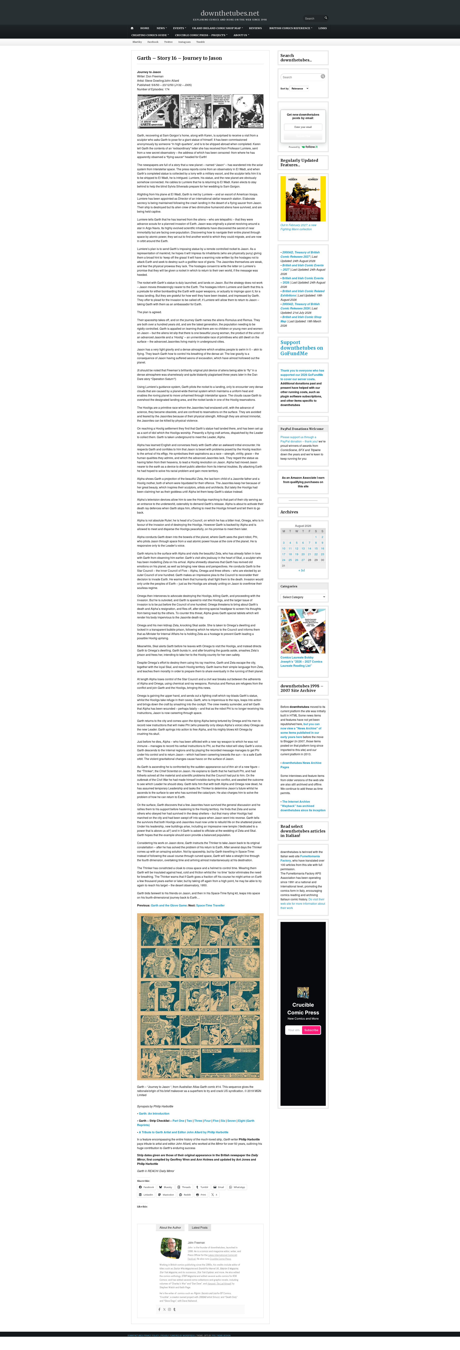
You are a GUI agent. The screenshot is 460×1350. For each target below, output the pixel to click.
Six (223, 1121)
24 (283, 560)
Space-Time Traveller (210, 905)
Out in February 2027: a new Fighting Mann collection (298, 227)
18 (290, 554)
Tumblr (200, 41)
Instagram (184, 41)
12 (296, 548)
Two (189, 1121)
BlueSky (137, 41)
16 (322, 548)
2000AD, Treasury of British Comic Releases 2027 (300, 254)
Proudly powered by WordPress (177, 1335)
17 (283, 554)
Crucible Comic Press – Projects (200, 35)
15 (316, 548)
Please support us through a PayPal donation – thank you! (299, 439)
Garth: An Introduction (154, 1113)
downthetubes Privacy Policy (143, 1335)
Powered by (294, 147)
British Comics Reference (289, 28)
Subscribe (303, 136)
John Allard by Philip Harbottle (207, 1132)
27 (303, 560)
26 (296, 560)
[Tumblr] (174, 1309)
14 (309, 548)
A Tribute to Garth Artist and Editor (162, 1132)
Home (144, 28)
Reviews (255, 28)
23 (322, 554)
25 (290, 560)
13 (303, 548)
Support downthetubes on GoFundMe (301, 347)
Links (322, 28)
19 (296, 554)
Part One (178, 1121)
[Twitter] (164, 1309)
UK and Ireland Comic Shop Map (216, 28)
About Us (240, 35)
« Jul (301, 570)
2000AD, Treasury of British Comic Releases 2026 (300, 306)
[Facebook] (159, 1309)
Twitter (168, 41)
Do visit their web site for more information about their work (302, 903)
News (161, 28)
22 (316, 554)
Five (216, 1121)
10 (283, 548)
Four (207, 1121)
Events (178, 28)
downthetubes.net (230, 13)
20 (303, 554)
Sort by (284, 88)
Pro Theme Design (221, 1335)
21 (309, 554)
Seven (231, 1121)
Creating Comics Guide (149, 35)
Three (198, 1121)
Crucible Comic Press (220, 1258)
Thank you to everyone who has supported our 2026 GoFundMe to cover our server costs (302, 374)
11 (290, 548)
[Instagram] (169, 1309)
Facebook (153, 41)
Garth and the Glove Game (169, 905)
